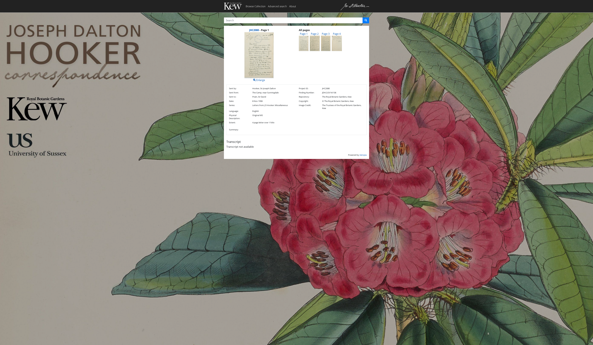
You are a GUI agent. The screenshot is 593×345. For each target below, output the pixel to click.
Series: (232, 105)
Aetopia (363, 155)
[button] (366, 20)
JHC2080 (254, 30)
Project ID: (303, 88)
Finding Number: (306, 92)
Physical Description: (234, 117)
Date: (231, 101)
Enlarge (260, 80)
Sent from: (234, 92)
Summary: (233, 129)
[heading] (259, 30)
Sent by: (232, 88)
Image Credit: (305, 105)
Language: (233, 111)
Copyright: (303, 101)
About (292, 6)
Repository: (304, 96)
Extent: (232, 122)
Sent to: (232, 96)
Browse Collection (255, 6)
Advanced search (277, 6)
